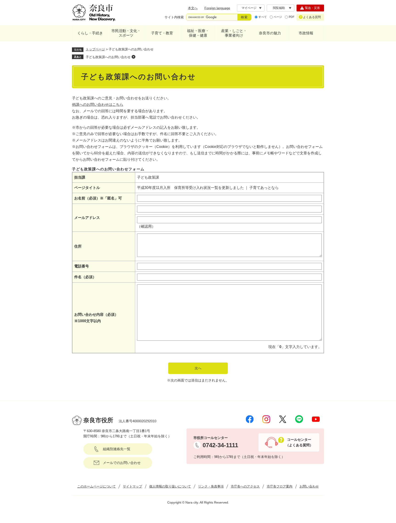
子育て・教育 (162, 33)
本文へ (193, 8)
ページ (278, 17)
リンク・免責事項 (211, 486)
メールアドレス (87, 218)
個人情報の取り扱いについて (170, 486)
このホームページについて (96, 486)
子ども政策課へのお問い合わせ (108, 57)
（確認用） (146, 226)
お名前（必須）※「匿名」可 (98, 198)
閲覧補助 (279, 8)
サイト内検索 (174, 17)
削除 (133, 57)
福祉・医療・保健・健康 (198, 33)
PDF (291, 17)
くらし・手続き (90, 33)
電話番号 (81, 266)
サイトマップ (132, 486)
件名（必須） (85, 277)
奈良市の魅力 (270, 33)
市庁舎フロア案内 (279, 486)
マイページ (249, 8)
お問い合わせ (309, 486)
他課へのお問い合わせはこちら (97, 104)
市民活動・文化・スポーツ (126, 33)
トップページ (95, 49)
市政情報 (306, 33)
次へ (198, 368)
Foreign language (217, 8)
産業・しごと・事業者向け (234, 33)
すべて (262, 17)
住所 (78, 246)
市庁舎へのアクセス (245, 486)
